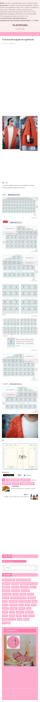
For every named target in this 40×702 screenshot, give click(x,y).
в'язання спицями (23, 580)
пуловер (14, 608)
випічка (15, 583)
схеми (19, 615)
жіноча (30, 594)
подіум (5, 608)
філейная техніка (27, 483)
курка (35, 601)
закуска (5, 597)
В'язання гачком (12, 480)
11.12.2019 (6, 43)
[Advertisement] (20, 60)
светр (12, 612)
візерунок (24, 587)
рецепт (21, 608)
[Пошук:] (20, 567)
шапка (26, 619)
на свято (13, 605)
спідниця (29, 612)
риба (28, 608)
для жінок (25, 480)
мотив (5, 605)
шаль (19, 619)
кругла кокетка (24, 601)
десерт (32, 587)
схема (15, 483)
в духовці (6, 583)
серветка (20, 612)
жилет (22, 594)
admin (14, 43)
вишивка (6, 587)
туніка (31, 615)
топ (25, 615)
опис (21, 605)
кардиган (6, 483)
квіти (5, 601)
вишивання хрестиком (29, 583)
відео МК (15, 587)
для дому (15, 590)
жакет (15, 594)
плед (34, 605)
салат (5, 612)
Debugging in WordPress (15, 14)
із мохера (6, 622)
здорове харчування (18, 597)
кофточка (13, 601)
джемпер (6, 590)
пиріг (27, 605)
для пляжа (7, 594)
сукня (5, 615)
